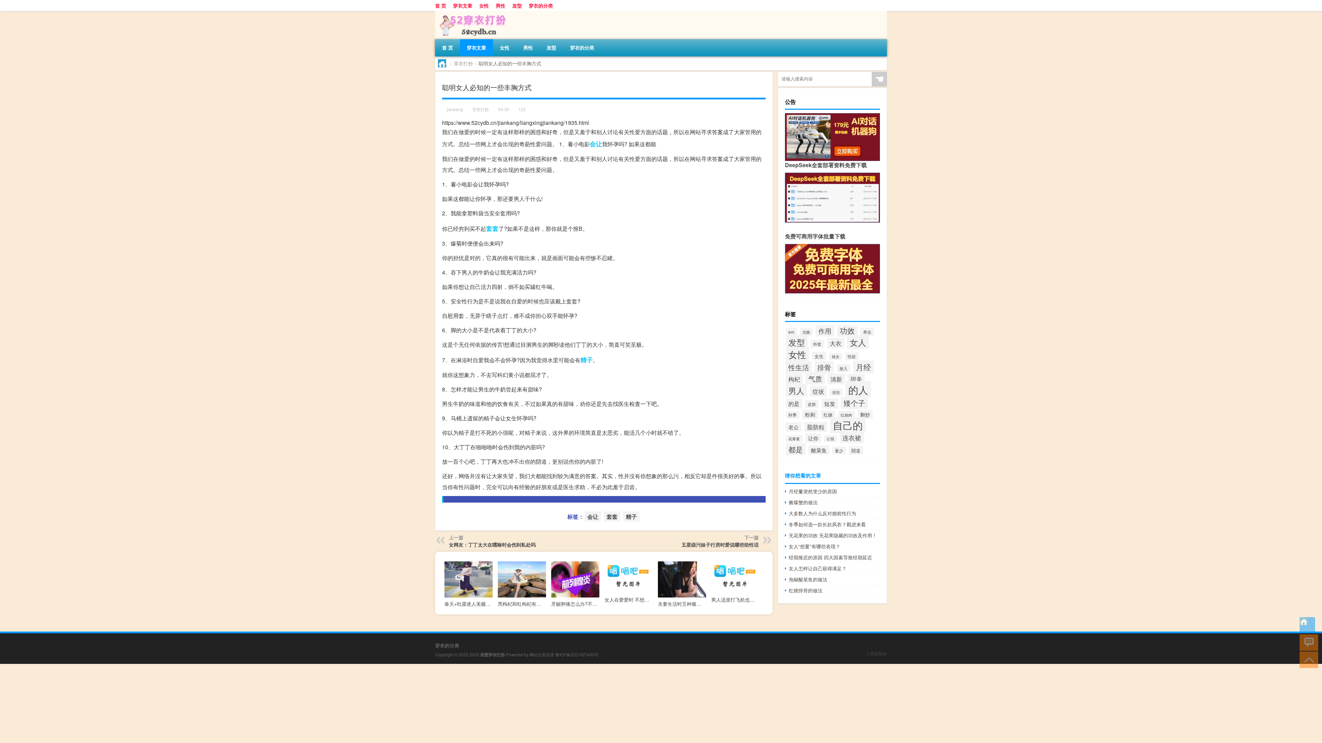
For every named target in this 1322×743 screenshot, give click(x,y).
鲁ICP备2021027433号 (577, 654)
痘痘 (836, 392)
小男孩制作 (876, 653)
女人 (858, 342)
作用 (824, 330)
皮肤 (812, 404)
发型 (517, 5)
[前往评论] (1307, 642)
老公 (793, 427)
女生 (819, 356)
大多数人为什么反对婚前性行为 (822, 513)
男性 (500, 5)
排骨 (824, 367)
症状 (818, 391)
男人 (796, 390)
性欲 (852, 356)
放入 (843, 368)
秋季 (792, 415)
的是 (793, 404)
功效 (847, 330)
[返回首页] (1307, 625)
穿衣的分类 (541, 5)
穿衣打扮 (463, 63)
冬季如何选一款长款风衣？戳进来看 (827, 524)
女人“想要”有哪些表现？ (814, 546)
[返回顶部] (1307, 659)
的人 (858, 389)
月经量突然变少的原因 (813, 491)
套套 (492, 228)
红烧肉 (846, 415)
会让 (596, 143)
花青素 (794, 438)
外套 (817, 344)
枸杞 (794, 379)
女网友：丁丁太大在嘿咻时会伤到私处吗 (492, 544)
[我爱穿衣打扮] (471, 13)
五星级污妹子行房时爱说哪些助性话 (720, 544)
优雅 (806, 332)
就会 (835, 356)
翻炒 (865, 414)
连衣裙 (851, 437)
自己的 (848, 425)
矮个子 (854, 403)
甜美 (856, 379)
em (791, 332)
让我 (830, 438)
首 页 (440, 5)
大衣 (835, 343)
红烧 (827, 414)
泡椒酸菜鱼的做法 (808, 579)
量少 (839, 450)
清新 (836, 379)
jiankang (455, 109)
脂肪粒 (816, 427)
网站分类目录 (541, 654)
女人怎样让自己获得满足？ (818, 568)
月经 (863, 367)
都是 (795, 449)
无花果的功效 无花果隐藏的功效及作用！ (833, 535)
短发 (829, 403)
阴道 (855, 450)
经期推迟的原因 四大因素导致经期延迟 (830, 557)
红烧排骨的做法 (805, 590)
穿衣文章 (462, 5)
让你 (813, 438)
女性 (484, 5)
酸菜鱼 (819, 450)
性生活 (798, 367)
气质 (815, 379)
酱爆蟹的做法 (803, 502)
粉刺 (810, 414)
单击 (867, 332)
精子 (586, 359)
